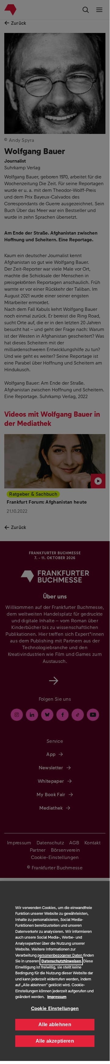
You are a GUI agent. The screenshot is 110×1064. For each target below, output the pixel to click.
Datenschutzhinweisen (61, 961)
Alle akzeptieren (55, 1041)
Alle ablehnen (54, 1024)
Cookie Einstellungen (55, 1008)
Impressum (56, 996)
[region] (55, 971)
